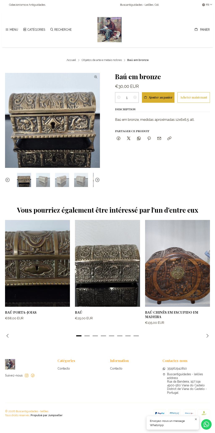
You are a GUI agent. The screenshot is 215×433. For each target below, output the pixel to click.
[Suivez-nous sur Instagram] (27, 375)
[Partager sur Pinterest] (149, 138)
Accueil (71, 60)
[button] (78, 335)
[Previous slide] (8, 180)
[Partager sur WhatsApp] (138, 138)
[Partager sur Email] (159, 138)
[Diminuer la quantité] (118, 97)
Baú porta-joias (21, 312)
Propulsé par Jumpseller (47, 415)
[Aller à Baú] (107, 263)
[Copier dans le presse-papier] (169, 138)
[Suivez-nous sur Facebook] (33, 375)
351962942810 (177, 368)
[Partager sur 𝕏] (128, 138)
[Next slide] (97, 180)
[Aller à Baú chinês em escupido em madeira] (177, 263)
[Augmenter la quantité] (135, 97)
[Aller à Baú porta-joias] (37, 263)
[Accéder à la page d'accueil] (109, 29)
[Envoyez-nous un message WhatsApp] (206, 424)
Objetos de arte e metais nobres (101, 60)
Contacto (64, 368)
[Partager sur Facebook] (118, 138)
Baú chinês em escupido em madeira (171, 314)
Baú (78, 312)
